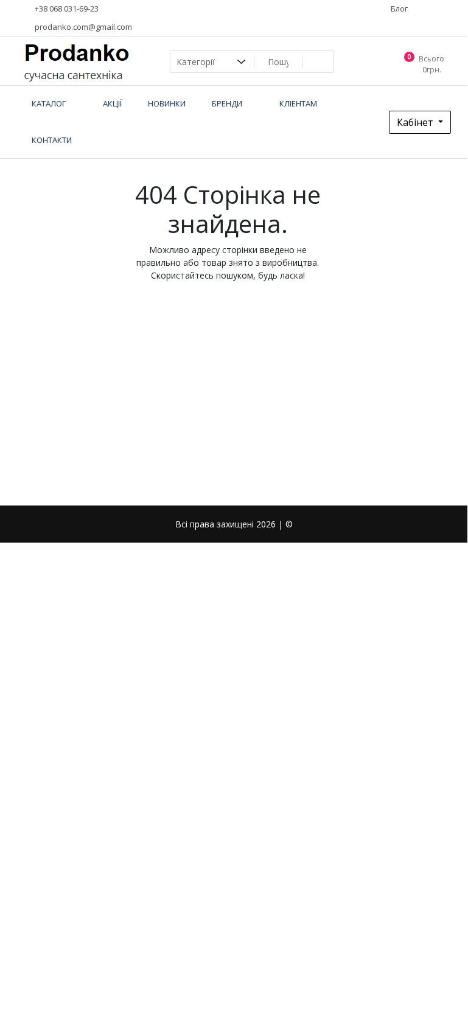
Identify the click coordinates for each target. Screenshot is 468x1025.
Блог (398, 8)
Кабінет (416, 122)
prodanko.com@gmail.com (82, 26)
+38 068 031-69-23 (66, 8)
